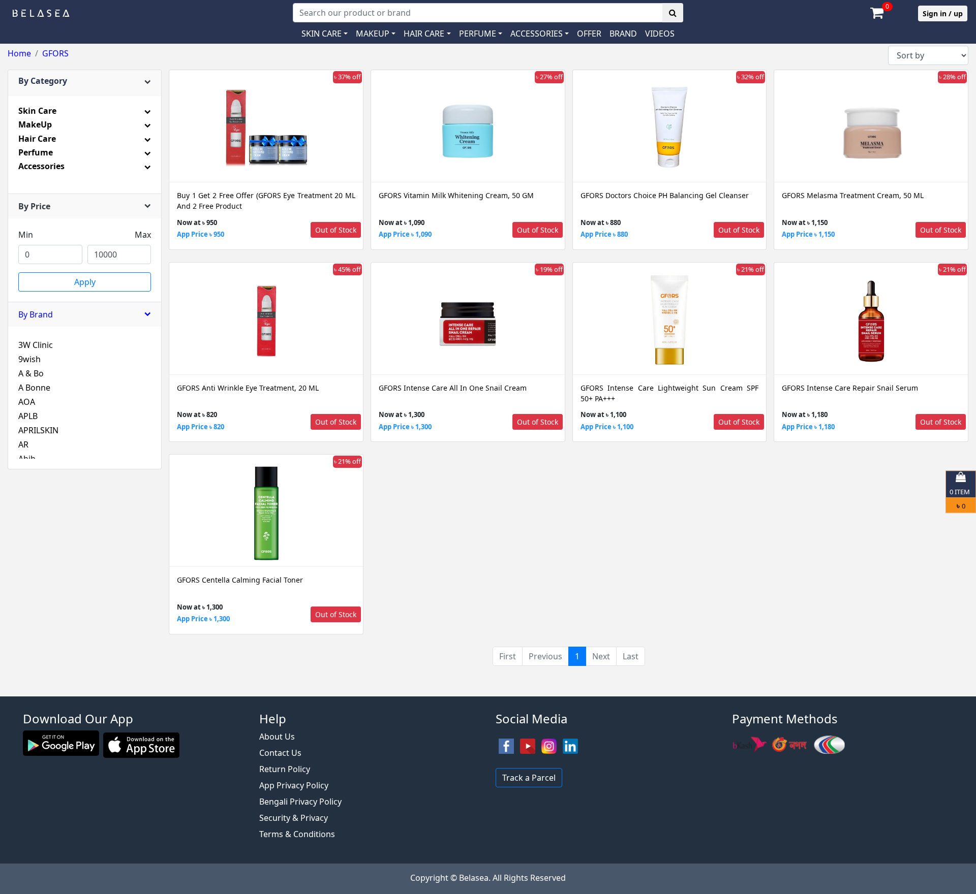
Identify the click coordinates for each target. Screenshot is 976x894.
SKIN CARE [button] (321, 33)
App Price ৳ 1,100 (607, 426)
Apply (85, 282)
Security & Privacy (293, 817)
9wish (29, 359)
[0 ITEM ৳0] (488, 691)
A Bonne (34, 387)
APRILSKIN (38, 430)
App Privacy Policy (293, 785)
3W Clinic (35, 344)
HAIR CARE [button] (424, 33)
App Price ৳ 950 (200, 234)
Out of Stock (335, 230)
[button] (539, 33)
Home (19, 53)
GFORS (55, 53)
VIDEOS (660, 33)
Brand (623, 33)
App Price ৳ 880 (604, 234)
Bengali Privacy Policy (300, 801)
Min (25, 234)
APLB (28, 416)
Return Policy (284, 769)
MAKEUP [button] (372, 33)
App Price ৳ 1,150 (808, 234)
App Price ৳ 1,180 (808, 426)
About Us (277, 736)
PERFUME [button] (477, 33)
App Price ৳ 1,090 (405, 234)
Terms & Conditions (297, 834)
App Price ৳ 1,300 (405, 426)
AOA (26, 401)
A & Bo (31, 373)
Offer (589, 33)
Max (143, 234)
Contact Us (280, 752)
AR (23, 444)
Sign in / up (943, 13)
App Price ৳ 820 (200, 426)
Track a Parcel (529, 777)
